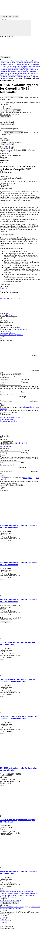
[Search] (15, 28)
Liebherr (36, 63)
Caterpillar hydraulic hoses (9, 70)
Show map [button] (33, 355)
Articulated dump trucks (8, 897)
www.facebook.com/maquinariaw (11, 335)
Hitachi (12, 63)
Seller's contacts (15, 900)
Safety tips (3, 288)
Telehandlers (4, 892)
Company (24, 382)
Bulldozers (4, 893)
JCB (16, 63)
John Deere (23, 63)
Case (8, 63)
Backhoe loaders (19, 895)
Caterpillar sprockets (23, 77)
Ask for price (5, 140)
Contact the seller (7, 124)
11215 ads (9, 315)
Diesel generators (6, 895)
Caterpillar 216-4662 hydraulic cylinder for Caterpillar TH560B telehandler (18, 717)
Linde (2, 64)
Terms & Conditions (6, 907)
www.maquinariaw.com (8, 333)
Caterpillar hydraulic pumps (22, 66)
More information (6, 446)
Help (8, 900)
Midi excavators (30, 895)
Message (22, 397)
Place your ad (5, 622)
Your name (25, 380)
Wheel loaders (28, 892)
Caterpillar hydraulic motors (24, 68)
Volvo (12, 64)
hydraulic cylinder (10, 146)
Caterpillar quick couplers (26, 75)
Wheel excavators (31, 893)
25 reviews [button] (3, 320)
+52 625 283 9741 (23, 329)
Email (23, 392)
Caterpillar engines (22, 71)
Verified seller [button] (5, 313)
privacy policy (27, 407)
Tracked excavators (16, 892)
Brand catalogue (15, 908)
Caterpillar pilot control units (28, 70)
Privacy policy (18, 907)
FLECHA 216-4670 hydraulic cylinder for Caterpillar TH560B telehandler (18, 680)
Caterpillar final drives (7, 71)
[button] (20, 47)
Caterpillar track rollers (8, 77)
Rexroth (7, 64)
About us (3, 900)
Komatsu (30, 63)
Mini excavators (13, 893)
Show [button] (15, 329)
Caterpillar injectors (16, 73)
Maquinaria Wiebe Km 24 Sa (10, 298)
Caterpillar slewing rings (8, 75)
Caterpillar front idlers (30, 73)
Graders (22, 893)
